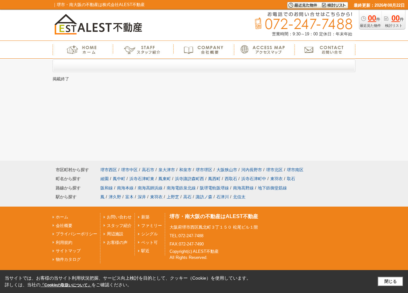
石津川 (222, 196)
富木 (129, 196)
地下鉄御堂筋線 (272, 188)
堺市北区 (274, 169)
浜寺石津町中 (253, 178)
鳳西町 (214, 178)
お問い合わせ (119, 217)
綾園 (104, 178)
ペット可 (149, 242)
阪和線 (106, 188)
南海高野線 (243, 188)
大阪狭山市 (226, 169)
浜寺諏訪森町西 (189, 178)
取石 (291, 178)
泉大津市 (166, 169)
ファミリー (151, 225)
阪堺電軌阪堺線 (214, 188)
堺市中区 (129, 169)
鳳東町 (164, 178)
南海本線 (125, 188)
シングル (149, 233)
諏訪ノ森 (204, 196)
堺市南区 (295, 169)
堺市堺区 (204, 169)
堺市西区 (108, 169)
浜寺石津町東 (141, 178)
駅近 (145, 250)
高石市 (148, 169)
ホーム (62, 217)
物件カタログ (68, 259)
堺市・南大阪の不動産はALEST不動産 (214, 216)
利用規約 (64, 242)
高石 (187, 196)
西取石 (231, 178)
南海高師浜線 (150, 188)
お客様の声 (117, 242)
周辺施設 (115, 233)
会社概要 (64, 225)
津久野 (115, 196)
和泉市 (185, 169)
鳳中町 (119, 178)
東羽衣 (276, 178)
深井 (142, 196)
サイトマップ (68, 250)
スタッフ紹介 (119, 225)
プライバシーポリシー (76, 233)
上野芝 (173, 196)
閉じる (390, 281)
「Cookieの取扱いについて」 (65, 285)
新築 (145, 217)
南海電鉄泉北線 (181, 188)
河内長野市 (251, 169)
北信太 (239, 196)
